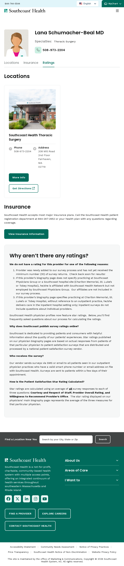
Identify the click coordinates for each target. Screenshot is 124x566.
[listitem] (8, 498)
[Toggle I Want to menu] (92, 480)
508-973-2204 (54, 50)
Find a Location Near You (21, 439)
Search (103, 439)
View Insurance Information (26, 233)
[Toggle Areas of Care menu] (92, 470)
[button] (113, 3)
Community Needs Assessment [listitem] (57, 547)
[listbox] (87, 3)
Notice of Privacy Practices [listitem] (94, 547)
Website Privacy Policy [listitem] (104, 552)
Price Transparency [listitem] (18, 552)
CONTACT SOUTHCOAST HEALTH (30, 525)
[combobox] (66, 439)
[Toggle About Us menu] (92, 460)
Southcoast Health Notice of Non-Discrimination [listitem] (60, 552)
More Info (18, 177)
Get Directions (21, 188)
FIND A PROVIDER (20, 513)
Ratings (48, 63)
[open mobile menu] (117, 11)
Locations (11, 63)
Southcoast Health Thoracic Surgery (30, 137)
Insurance (31, 63)
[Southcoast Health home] (24, 10)
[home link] (25, 460)
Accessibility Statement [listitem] (23, 547)
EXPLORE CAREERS (54, 513)
